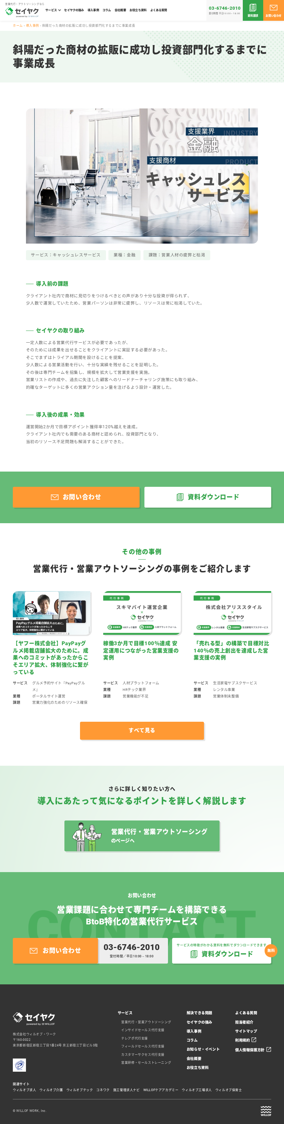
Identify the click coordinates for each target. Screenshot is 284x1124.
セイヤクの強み (74, 10)
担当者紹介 (244, 1022)
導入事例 (93, 10)
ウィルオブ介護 (51, 1090)
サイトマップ (246, 1031)
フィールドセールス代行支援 (143, 1046)
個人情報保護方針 (250, 1050)
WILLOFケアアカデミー (161, 1090)
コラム (107, 10)
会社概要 (120, 10)
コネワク (102, 1090)
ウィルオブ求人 (24, 1090)
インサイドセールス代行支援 (143, 1030)
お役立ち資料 (138, 10)
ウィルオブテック (79, 1090)
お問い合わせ (274, 15)
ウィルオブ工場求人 (197, 1090)
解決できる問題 (199, 1013)
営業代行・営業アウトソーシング (146, 1022)
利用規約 (242, 1040)
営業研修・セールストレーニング (146, 1062)
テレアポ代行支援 (134, 1038)
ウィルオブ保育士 (228, 1090)
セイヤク (22, 12)
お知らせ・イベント (203, 1049)
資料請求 (253, 15)
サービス (51, 10)
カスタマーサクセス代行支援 (143, 1054)
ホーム (18, 25)
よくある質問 (158, 10)
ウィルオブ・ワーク (266, 1111)
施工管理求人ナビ (126, 1090)
